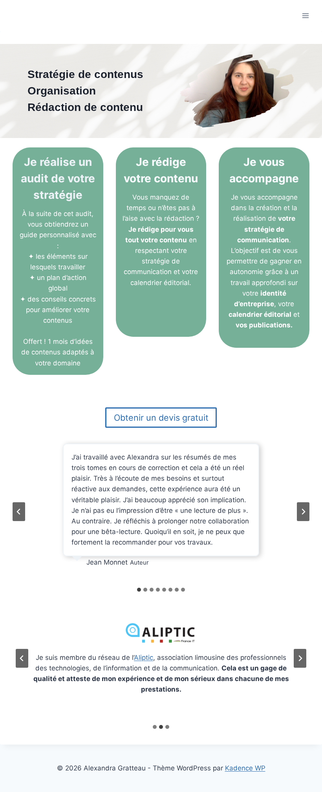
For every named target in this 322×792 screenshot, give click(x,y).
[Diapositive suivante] (303, 511)
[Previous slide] (22, 658)
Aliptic (143, 657)
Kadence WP (245, 768)
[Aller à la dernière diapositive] (19, 511)
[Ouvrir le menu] (305, 15)
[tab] (139, 590)
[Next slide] (300, 658)
